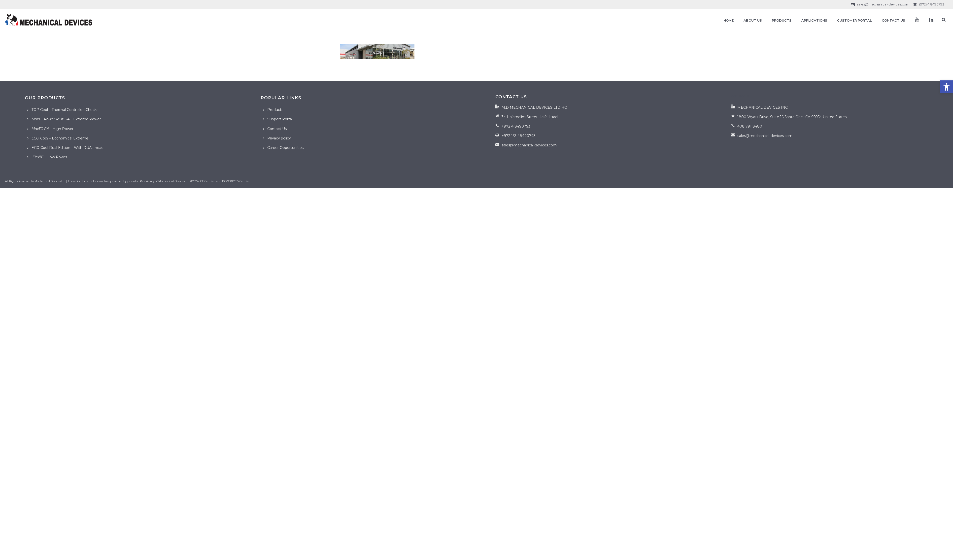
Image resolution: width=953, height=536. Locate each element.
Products (781, 20)
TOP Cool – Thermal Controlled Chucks (65, 109)
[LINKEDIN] (931, 20)
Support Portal (280, 119)
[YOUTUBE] (917, 20)
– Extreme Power (66, 119)
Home (728, 20)
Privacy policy (279, 138)
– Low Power (49, 157)
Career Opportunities (285, 147)
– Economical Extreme (60, 138)
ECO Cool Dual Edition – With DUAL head (67, 147)
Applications (814, 20)
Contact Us (893, 20)
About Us (753, 20)
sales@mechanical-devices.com (883, 4)
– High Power (52, 129)
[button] (946, 86)
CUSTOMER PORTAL (854, 20)
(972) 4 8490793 (931, 4)
